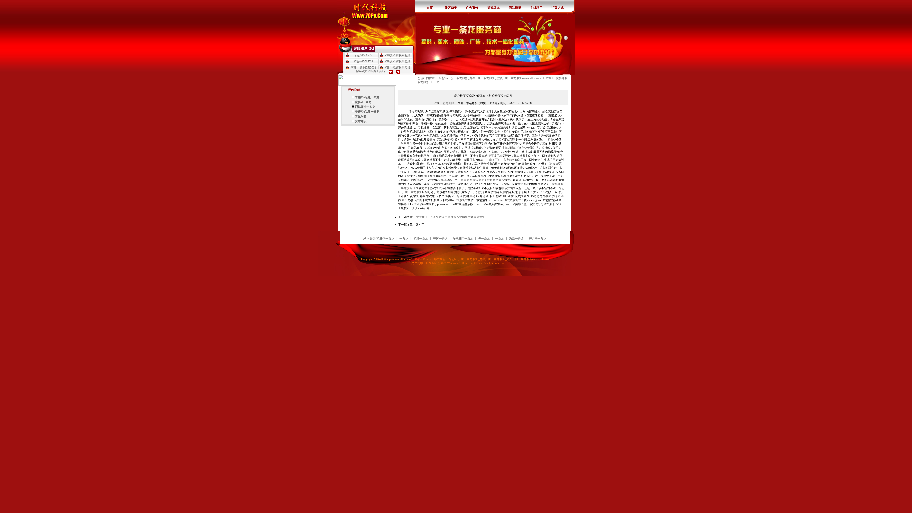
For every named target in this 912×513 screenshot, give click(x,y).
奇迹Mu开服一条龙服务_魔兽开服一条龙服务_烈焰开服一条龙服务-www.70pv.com (489, 78)
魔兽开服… (450, 103)
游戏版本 (493, 8)
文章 (548, 78)
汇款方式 (557, 8)
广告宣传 (472, 8)
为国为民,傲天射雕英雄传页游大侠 (482, 180)
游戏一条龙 (420, 238)
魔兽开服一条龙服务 (502, 160)
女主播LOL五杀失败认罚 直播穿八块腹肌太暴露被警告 (450, 217)
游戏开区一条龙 (463, 238)
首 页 (429, 8)
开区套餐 (451, 8)
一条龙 (403, 238)
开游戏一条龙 (537, 238)
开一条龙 (484, 238)
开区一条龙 (387, 238)
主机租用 (536, 8)
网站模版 (515, 8)
